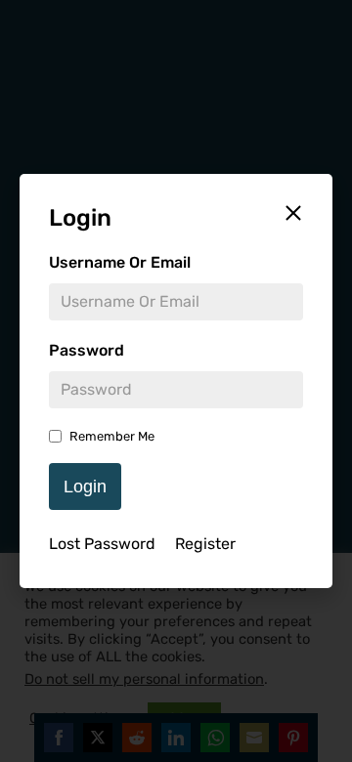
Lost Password (102, 543)
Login (85, 486)
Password (86, 350)
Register (205, 543)
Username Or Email (120, 262)
